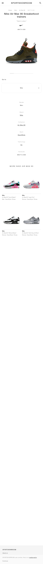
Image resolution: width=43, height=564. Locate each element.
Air (21, 145)
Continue (5, 561)
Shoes (10, 10)
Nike (15, 10)
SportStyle (21, 135)
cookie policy (33, 557)
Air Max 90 (22, 10)
